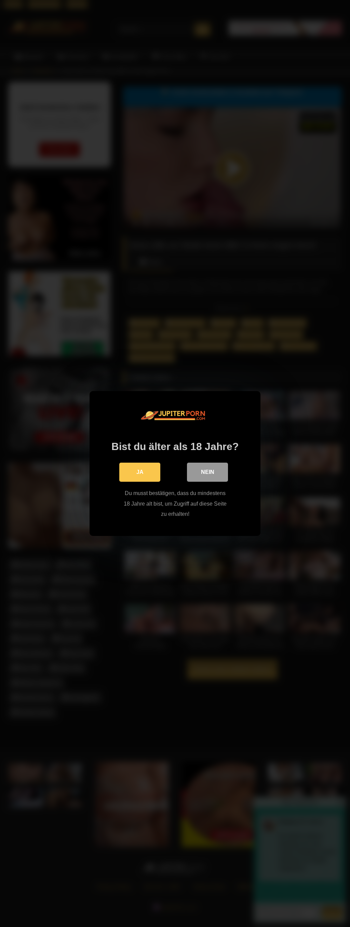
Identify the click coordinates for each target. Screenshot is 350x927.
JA (140, 472)
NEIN (207, 472)
